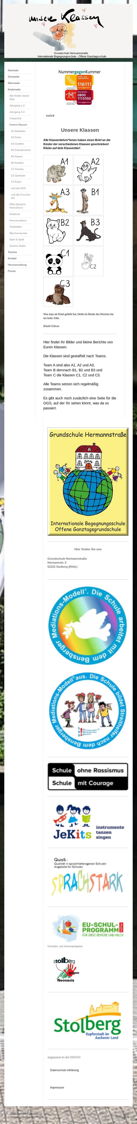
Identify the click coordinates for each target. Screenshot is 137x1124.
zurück (50, 115)
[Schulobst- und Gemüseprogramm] (87, 928)
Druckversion (19, 1113)
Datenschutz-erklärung (64, 1070)
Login (126, 1113)
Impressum (57, 1087)
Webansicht (122, 1116)
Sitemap (33, 1113)
